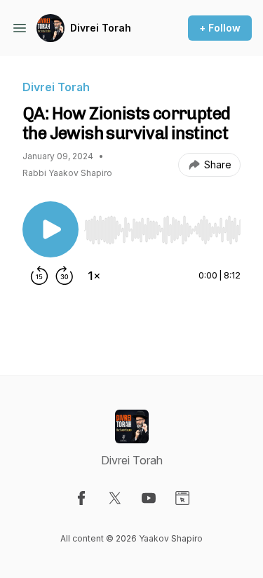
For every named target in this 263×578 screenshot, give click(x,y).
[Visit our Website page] (182, 498)
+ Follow (220, 28)
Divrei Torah (100, 28)
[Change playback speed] (94, 275)
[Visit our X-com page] (115, 498)
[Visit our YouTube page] (149, 498)
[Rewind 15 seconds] (39, 275)
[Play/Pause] (50, 229)
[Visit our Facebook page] (81, 498)
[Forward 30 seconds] (64, 275)
